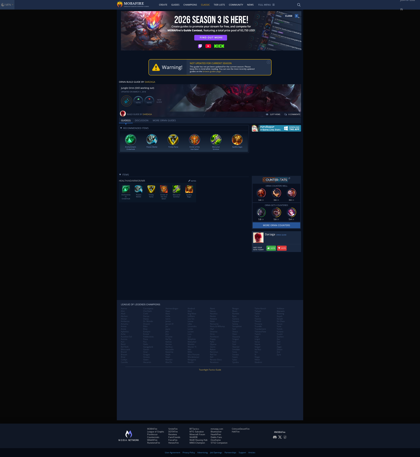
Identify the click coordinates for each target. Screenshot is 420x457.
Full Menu (264, 4)
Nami (212, 308)
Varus (257, 341)
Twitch (258, 334)
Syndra (235, 362)
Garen (146, 349)
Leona (190, 321)
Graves (146, 357)
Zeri (278, 344)
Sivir (234, 344)
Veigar (258, 347)
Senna (235, 324)
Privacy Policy (189, 452)
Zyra (279, 354)
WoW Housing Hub (198, 440)
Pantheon (214, 336)
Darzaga (150, 81)
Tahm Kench (260, 308)
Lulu (189, 334)
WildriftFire (152, 440)
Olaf (212, 329)
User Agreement (172, 452)
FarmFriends (174, 437)
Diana (146, 319)
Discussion (141, 120)
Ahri (123, 311)
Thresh (258, 321)
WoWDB (193, 437)
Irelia (168, 316)
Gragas (146, 354)
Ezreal (146, 334)
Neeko (213, 316)
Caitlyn (124, 359)
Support (242, 452)
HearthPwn (216, 434)
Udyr (257, 336)
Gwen (145, 359)
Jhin (167, 331)
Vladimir (258, 362)
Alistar (124, 319)
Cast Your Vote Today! (258, 248)
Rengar (235, 308)
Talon (257, 313)
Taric (257, 316)
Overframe (216, 440)
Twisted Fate (260, 331)
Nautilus (214, 313)
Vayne (257, 344)
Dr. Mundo (148, 321)
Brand (123, 352)
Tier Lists (219, 4)
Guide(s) (126, 120)
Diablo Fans (216, 437)
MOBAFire (152, 429)
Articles (251, 452)
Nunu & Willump (217, 326)
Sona (234, 352)
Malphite (192, 339)
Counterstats (153, 437)
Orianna (213, 331)
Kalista (169, 341)
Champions (190, 4)
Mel (189, 349)
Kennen (169, 359)
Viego (257, 357)
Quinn (212, 347)
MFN (8, 5)
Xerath (280, 319)
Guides (175, 4)
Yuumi (280, 334)
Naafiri (191, 362)
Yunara (280, 331)
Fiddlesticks (148, 336)
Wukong (280, 313)
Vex (256, 352)
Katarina (169, 352)
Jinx (167, 334)
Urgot (257, 339)
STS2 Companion (219, 443)
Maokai (191, 344)
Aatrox (124, 308)
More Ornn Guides (164, 120)
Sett (234, 329)
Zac (278, 339)
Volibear (280, 308)
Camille (124, 362)
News (250, 4)
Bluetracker (216, 431)
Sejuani (235, 321)
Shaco (235, 331)
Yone (279, 326)
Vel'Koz (258, 349)
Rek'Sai (213, 354)
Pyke (212, 341)
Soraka (235, 354)
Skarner (236, 347)
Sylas (234, 359)
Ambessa (125, 321)
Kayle (168, 354)
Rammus (214, 352)
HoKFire (236, 431)
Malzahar (192, 341)
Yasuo (279, 324)
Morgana (192, 359)
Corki (145, 313)
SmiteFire (173, 429)
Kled (190, 311)
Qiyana (213, 344)
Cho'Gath (147, 311)
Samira (235, 319)
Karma (169, 344)
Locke (190, 329)
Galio (145, 344)
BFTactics (194, 429)
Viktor (257, 359)
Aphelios (125, 331)
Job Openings (216, 452)
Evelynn (146, 331)
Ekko (145, 326)
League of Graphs (155, 431)
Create (163, 4)
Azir (123, 341)
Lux (189, 336)
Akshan (124, 316)
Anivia (123, 326)
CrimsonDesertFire (241, 429)
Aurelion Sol (126, 336)
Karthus (169, 347)
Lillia (190, 324)
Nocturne (214, 324)
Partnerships (230, 452)
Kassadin (170, 349)
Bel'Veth (124, 347)
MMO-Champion (197, 443)
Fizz (145, 341)
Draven (146, 324)
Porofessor (152, 434)
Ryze (234, 316)
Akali (123, 313)
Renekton (214, 362)
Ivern (168, 319)
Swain (235, 357)
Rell (211, 357)
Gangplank (148, 347)
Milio (190, 352)
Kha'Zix (169, 362)
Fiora (145, 339)
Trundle (258, 326)
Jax (167, 326)
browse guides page (212, 71)
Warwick (280, 311)
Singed (235, 339)
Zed (278, 341)
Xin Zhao (281, 321)
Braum (124, 354)
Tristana (258, 324)
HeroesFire (173, 443)
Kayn (168, 357)
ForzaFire (172, 440)
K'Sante (169, 336)
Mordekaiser (193, 357)
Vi (255, 354)
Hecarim (147, 362)
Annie (123, 329)
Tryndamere (260, 329)
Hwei (168, 311)
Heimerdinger (172, 308)
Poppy (213, 339)
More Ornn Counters (276, 225)
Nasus (213, 311)
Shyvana (236, 336)
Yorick (279, 329)
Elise (145, 329)
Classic (205, 4)
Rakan (213, 349)
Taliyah (258, 311)
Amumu (124, 324)
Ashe (123, 334)
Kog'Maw (192, 313)
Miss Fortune (194, 354)
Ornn (212, 334)
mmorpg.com (217, 429)
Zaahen (280, 336)
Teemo (258, 319)
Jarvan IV (169, 324)
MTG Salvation (196, 431)
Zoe (278, 352)
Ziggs (279, 347)
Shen (234, 334)
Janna (168, 321)
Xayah (279, 316)
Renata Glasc (216, 359)
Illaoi (168, 313)
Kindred (191, 308)
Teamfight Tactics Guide (210, 369)
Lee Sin (191, 319)
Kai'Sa (168, 339)
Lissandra (192, 326)
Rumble (235, 313)
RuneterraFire (153, 443)
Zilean (279, 349)
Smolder (236, 349)
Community (236, 4)
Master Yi (192, 347)
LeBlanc (191, 316)
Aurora (124, 339)
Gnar (145, 352)
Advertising (202, 452)
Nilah (212, 321)
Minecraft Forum (197, 434)
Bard (123, 344)
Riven (234, 311)
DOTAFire (173, 431)
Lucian (191, 331)
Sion (234, 341)
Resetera (172, 434)
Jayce (168, 329)
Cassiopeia (148, 308)
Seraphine (237, 326)
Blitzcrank (125, 349)
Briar (123, 357)
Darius (146, 316)
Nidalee (213, 319)
